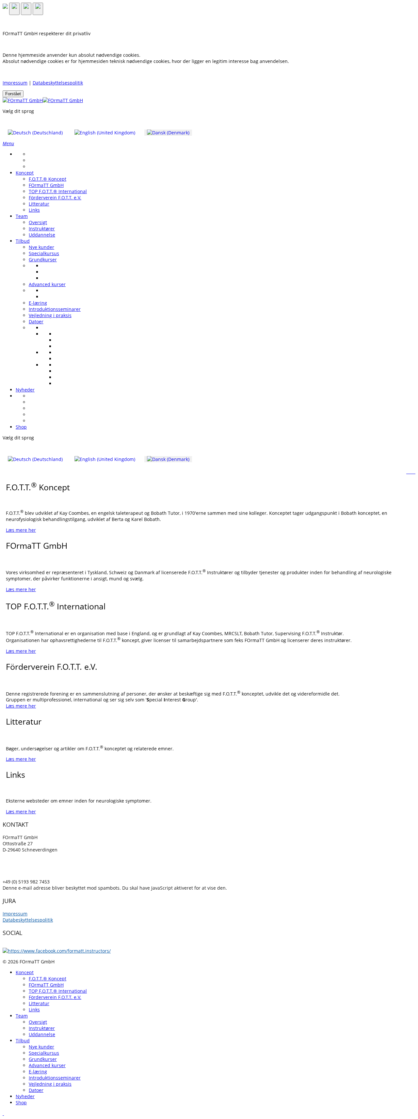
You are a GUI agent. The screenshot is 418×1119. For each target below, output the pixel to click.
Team (22, 216)
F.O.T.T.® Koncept (47, 179)
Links (34, 210)
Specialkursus (44, 253)
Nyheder (25, 390)
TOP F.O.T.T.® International (58, 191)
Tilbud (23, 241)
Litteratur (39, 204)
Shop (21, 427)
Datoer (36, 321)
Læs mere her (21, 530)
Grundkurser (43, 259)
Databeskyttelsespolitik (58, 83)
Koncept (25, 173)
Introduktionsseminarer (55, 309)
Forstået (13, 93)
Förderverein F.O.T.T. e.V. (55, 197)
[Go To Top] (3, 1113)
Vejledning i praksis (50, 315)
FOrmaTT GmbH (46, 185)
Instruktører (42, 228)
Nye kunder (41, 247)
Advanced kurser (47, 284)
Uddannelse (42, 235)
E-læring (38, 303)
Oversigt (38, 222)
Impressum (15, 83)
